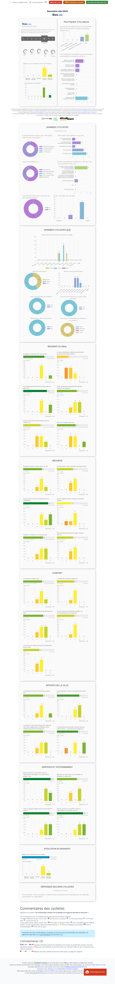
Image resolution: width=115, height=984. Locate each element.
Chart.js (74, 973)
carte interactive (45, 934)
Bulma (42, 973)
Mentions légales (72, 969)
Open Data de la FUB (98, 965)
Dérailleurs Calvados (77, 2)
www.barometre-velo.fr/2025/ (81, 110)
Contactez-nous (42, 969)
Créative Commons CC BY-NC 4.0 (76, 967)
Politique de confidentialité (56, 969)
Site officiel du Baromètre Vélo (97, 2)
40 (60, 15)
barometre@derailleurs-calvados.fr (88, 112)
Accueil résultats (37, 2)
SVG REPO (51, 971)
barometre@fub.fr (40, 112)
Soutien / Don (56, 2)
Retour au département (20, 2)
